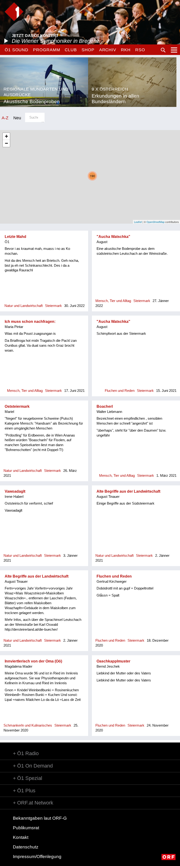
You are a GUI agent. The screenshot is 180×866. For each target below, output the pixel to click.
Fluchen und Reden (114, 576)
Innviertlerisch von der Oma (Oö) (33, 661)
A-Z (5, 117)
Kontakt (20, 837)
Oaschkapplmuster (113, 661)
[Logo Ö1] (14, 11)
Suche (163, 50)
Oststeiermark (17, 406)
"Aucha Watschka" (113, 237)
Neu (17, 117)
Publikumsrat (26, 827)
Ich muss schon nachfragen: (30, 322)
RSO (140, 49)
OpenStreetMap (155, 222)
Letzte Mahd (15, 237)
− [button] (6, 143)
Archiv (107, 49)
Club (71, 49)
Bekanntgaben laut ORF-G (40, 818)
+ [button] (6, 136)
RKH (126, 49)
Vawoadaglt (15, 491)
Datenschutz (25, 846)
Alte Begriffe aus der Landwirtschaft (128, 491)
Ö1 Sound (16, 49)
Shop (88, 49)
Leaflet (138, 222)
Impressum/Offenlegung (37, 856)
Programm (46, 49)
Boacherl (105, 406)
